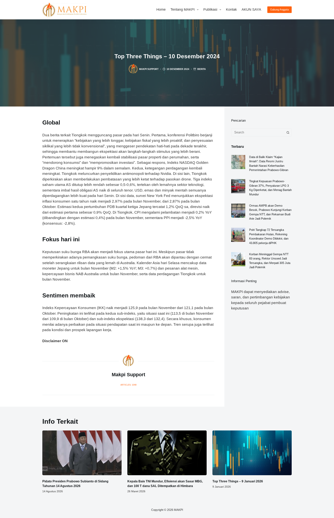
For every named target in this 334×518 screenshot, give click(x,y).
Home (161, 9)
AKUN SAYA (251, 9)
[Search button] (287, 132)
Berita (201, 69)
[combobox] (257, 132)
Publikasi (210, 9)
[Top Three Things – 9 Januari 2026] (252, 452)
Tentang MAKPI (182, 9)
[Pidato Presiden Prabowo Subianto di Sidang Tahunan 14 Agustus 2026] (82, 452)
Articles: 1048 (128, 385)
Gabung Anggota (279, 9)
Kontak (231, 9)
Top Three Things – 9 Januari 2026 (237, 481)
